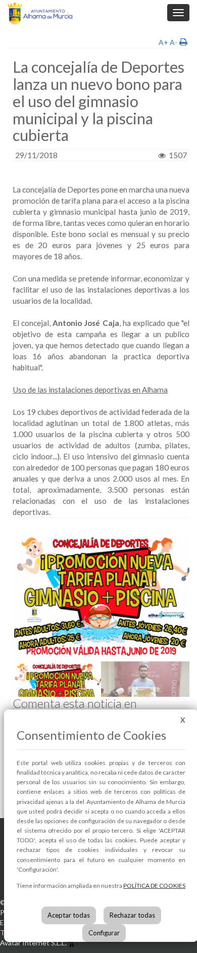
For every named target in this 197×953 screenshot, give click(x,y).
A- (173, 42)
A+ (163, 42)
